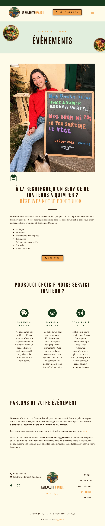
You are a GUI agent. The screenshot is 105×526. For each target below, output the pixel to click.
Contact (88, 498)
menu (85, 431)
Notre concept (85, 486)
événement (87, 492)
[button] (92, 12)
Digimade (59, 519)
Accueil (88, 475)
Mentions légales (52, 494)
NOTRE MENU (86, 481)
